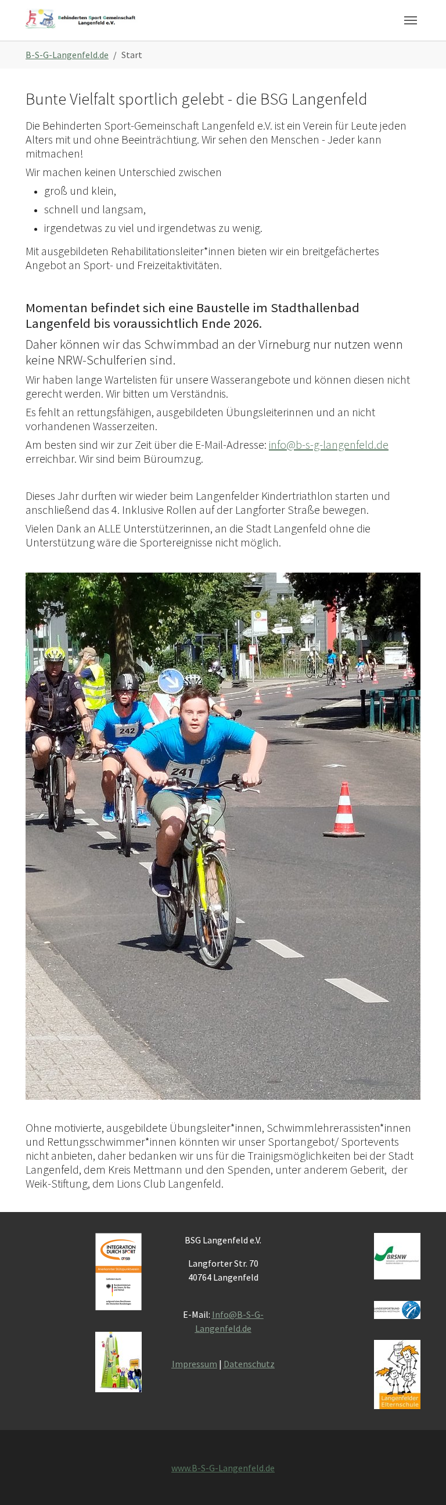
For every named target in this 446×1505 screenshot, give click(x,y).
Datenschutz (249, 1364)
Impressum (194, 1364)
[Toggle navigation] (410, 20)
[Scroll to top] (420, 1479)
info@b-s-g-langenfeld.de (329, 444)
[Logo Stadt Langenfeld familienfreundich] (118, 1362)
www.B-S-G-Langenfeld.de (223, 1468)
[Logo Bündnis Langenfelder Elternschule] (397, 1374)
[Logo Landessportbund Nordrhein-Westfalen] (397, 1310)
